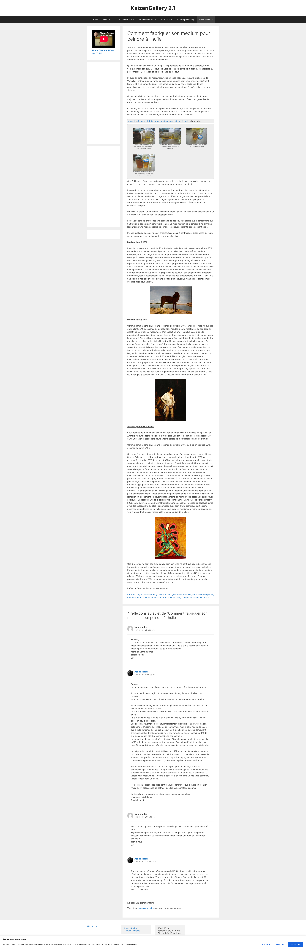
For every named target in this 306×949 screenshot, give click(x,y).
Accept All (295, 944)
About (105, 19)
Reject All (280, 944)
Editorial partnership (185, 19)
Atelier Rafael (204, 19)
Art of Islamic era (146, 19)
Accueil (131, 121)
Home (95, 19)
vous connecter (146, 908)
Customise (264, 944)
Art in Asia (165, 19)
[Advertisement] (103, 103)
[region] (153, 942)
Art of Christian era (123, 19)
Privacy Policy (130, 928)
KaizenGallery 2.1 (153, 8)
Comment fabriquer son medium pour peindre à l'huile (163, 121)
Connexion (92, 926)
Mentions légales (132, 930)
